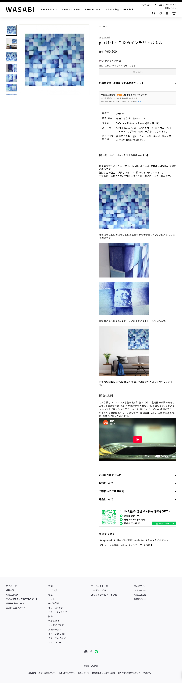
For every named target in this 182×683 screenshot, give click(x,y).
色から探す (53, 620)
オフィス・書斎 (55, 607)
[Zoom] (54, 60)
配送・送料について (67, 672)
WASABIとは (171, 4)
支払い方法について (47, 672)
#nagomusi (106, 540)
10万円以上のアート (15, 607)
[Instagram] (85, 651)
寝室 (50, 594)
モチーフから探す (57, 638)
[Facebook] (91, 651)
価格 (101, 51)
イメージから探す (57, 633)
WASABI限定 (12, 594)
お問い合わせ (170, 8)
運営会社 (32, 672)
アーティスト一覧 (99, 585)
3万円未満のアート (15, 603)
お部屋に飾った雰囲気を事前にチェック (121, 83)
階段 (50, 616)
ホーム (102, 25)
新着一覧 (10, 590)
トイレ (51, 598)
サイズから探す (56, 624)
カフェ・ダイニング (57, 612)
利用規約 (147, 672)
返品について (106, 499)
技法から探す (54, 629)
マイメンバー (54, 642)
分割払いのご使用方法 (111, 491)
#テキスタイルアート (157, 540)
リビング (52, 590)
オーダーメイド (98, 590)
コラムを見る (158, 4)
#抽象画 (114, 545)
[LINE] (96, 651)
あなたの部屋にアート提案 (104, 594)
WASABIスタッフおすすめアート (22, 598)
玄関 (50, 585)
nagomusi (104, 37)
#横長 (124, 545)
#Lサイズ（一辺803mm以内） (129, 540)
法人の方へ (146, 4)
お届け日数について (110, 475)
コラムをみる (140, 590)
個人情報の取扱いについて (129, 672)
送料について (106, 483)
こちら (138, 101)
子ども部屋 (53, 603)
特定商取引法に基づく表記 (103, 672)
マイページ (11, 585)
